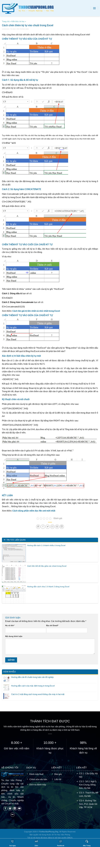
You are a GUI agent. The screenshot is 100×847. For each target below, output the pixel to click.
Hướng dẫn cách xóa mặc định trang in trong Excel (33, 686)
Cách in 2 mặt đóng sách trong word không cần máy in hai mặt (37, 694)
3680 (27, 29)
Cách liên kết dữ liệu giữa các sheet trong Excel (46, 566)
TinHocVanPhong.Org (48, 832)
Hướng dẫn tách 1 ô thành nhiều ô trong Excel (46, 545)
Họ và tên (9, 625)
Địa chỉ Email (52, 625)
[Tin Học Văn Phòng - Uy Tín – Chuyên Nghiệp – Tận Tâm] (31, 8)
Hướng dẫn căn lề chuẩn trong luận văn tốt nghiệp (32, 677)
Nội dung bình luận (13, 636)
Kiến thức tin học (17, 21)
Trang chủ (6, 21)
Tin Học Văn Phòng (17, 29)
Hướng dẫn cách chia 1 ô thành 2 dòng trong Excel (48, 587)
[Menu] (94, 8)
